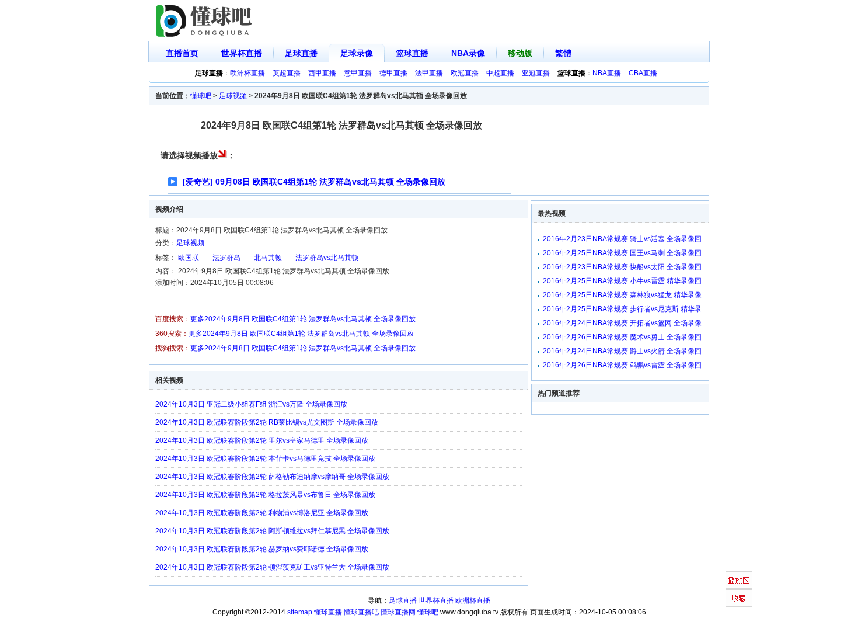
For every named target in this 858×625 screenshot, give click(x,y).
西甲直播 (322, 73)
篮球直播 (412, 53)
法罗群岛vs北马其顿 (326, 258)
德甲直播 (393, 73)
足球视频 (233, 96)
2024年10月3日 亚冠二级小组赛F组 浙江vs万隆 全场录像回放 (251, 404)
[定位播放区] (738, 580)
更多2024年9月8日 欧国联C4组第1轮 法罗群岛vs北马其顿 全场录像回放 (303, 319)
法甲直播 (429, 73)
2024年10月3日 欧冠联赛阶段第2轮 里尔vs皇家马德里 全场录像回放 (261, 440)
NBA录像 (468, 53)
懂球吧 (200, 96)
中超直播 (500, 73)
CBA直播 (643, 73)
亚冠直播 (536, 73)
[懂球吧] (205, 21)
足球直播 (301, 53)
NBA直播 (606, 73)
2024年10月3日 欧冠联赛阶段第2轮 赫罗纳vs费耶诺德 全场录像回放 (261, 549)
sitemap (299, 612)
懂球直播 (328, 612)
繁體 (563, 53)
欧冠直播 (465, 73)
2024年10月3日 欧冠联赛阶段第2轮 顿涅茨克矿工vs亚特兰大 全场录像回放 (272, 567)
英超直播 (287, 73)
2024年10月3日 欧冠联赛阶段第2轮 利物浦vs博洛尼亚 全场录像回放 (261, 513)
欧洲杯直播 (247, 73)
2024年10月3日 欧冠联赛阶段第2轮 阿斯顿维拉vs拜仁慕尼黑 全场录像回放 (272, 531)
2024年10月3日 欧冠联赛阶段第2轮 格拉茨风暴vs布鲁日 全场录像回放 (265, 495)
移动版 (520, 53)
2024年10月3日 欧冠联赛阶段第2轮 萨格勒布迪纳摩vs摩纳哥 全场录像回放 (272, 477)
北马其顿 (268, 258)
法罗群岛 (226, 258)
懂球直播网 (398, 612)
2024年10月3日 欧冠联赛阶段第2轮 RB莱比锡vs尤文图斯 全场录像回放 (266, 422)
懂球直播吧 (361, 612)
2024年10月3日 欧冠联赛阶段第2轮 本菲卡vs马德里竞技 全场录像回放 (265, 458)
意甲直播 (358, 73)
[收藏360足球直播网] (738, 598)
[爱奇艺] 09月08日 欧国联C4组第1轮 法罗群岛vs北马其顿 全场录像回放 (314, 181)
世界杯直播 (241, 53)
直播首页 (182, 53)
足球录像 (356, 53)
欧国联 (188, 258)
